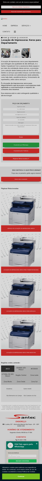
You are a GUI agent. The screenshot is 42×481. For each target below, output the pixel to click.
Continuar (21, 476)
